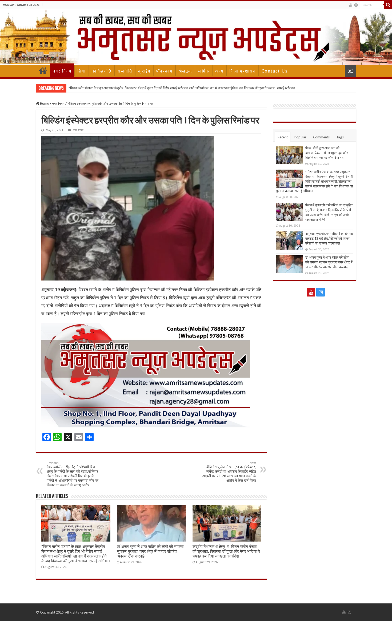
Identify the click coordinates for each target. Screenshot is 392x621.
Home (43, 70)
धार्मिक (203, 71)
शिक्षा (81, 71)
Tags (340, 137)
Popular (300, 137)
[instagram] (356, 5)
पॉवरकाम (164, 71)
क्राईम (144, 71)
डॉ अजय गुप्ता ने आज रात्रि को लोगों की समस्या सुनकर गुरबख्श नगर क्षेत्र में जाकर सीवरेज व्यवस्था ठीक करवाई (150, 551)
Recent (283, 137)
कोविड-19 (101, 71)
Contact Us (275, 71)
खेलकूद (185, 71)
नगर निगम (62, 71)
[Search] (388, 5)
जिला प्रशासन (242, 71)
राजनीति (124, 71)
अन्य (219, 71)
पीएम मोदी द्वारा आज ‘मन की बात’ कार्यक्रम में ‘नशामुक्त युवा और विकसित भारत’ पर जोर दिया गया (326, 153)
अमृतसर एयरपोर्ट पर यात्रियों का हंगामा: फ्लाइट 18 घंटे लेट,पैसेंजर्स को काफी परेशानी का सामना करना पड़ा (329, 238)
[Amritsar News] (196, 37)
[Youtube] (351, 5)
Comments (321, 137)
